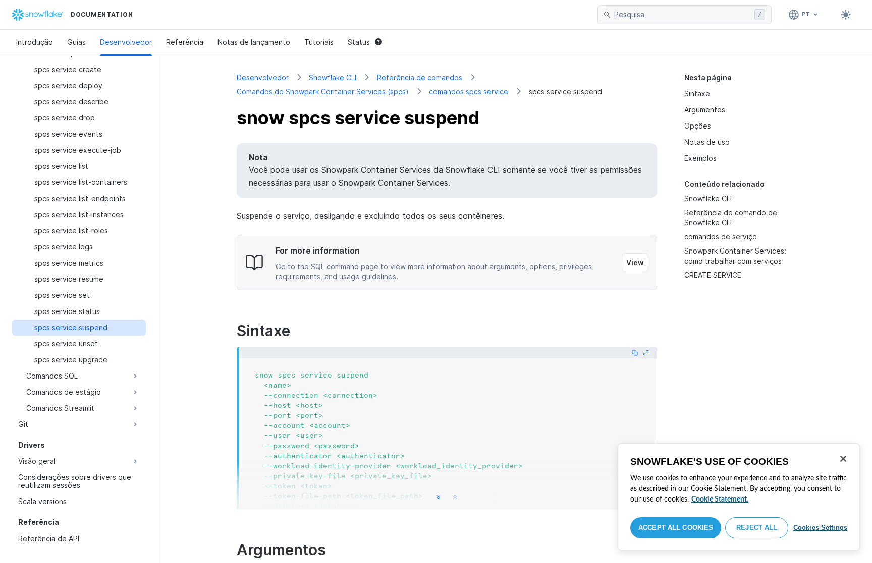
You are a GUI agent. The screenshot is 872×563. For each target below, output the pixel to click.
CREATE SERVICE (712, 275)
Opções (697, 125)
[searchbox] (682, 15)
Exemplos (700, 158)
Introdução (34, 42)
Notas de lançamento (253, 42)
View (635, 262)
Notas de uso (707, 142)
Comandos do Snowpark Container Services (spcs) (323, 91)
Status (359, 42)
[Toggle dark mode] (846, 15)
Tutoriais (319, 42)
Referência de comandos (419, 77)
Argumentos (704, 109)
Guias (76, 42)
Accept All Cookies (675, 527)
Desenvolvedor (126, 42)
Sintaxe (697, 93)
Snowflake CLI (332, 77)
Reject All (756, 527)
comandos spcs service (468, 91)
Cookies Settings (820, 527)
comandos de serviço (720, 236)
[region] (739, 497)
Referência (184, 42)
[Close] (843, 459)
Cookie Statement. (719, 499)
